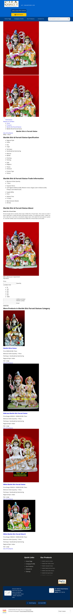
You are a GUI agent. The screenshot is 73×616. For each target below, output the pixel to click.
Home (8, 123)
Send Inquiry (19, 14)
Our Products (30, 18)
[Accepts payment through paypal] (62, 583)
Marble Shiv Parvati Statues (14, 127)
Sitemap (28, 571)
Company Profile (19, 18)
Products (9, 125)
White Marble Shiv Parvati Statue (14, 484)
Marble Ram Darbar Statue (48, 563)
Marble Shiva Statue (10, 348)
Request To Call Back (8, 121)
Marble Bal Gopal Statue (47, 573)
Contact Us (41, 18)
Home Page (8, 18)
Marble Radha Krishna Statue (48, 568)
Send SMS (43, 603)
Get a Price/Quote (8, 133)
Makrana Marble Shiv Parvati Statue (15, 413)
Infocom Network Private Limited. (26, 611)
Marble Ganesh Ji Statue (47, 561)
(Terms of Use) (28, 609)
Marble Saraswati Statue (47, 566)
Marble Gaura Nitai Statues (48, 570)
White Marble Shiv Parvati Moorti (14, 534)
